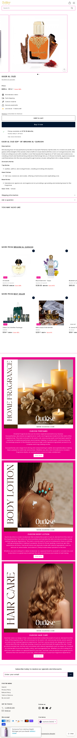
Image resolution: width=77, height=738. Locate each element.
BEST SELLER (19, 294)
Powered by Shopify (48, 734)
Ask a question (8, 200)
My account (6, 698)
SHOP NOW (38, 455)
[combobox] (38, 8)
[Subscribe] (70, 674)
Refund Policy (6, 692)
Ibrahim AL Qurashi (8, 79)
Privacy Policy (6, 690)
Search (4, 687)
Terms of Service (7, 695)
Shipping (4, 114)
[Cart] (69, 3)
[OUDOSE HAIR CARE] (38, 598)
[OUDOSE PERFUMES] (38, 393)
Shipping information (10, 195)
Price (4, 86)
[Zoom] (64, 69)
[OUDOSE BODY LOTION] (38, 497)
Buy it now (38, 124)
